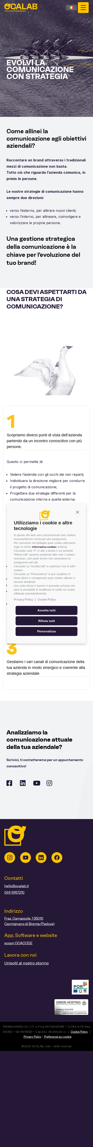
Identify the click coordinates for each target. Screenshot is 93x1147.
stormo (42, 963)
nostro (28, 963)
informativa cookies (44, 546)
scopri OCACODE (18, 943)
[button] (77, 512)
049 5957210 (14, 892)
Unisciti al (13, 963)
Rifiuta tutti (46, 621)
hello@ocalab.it (16, 886)
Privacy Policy (23, 599)
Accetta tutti (46, 610)
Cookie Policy (46, 599)
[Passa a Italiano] (71, 7)
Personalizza (46, 631)
